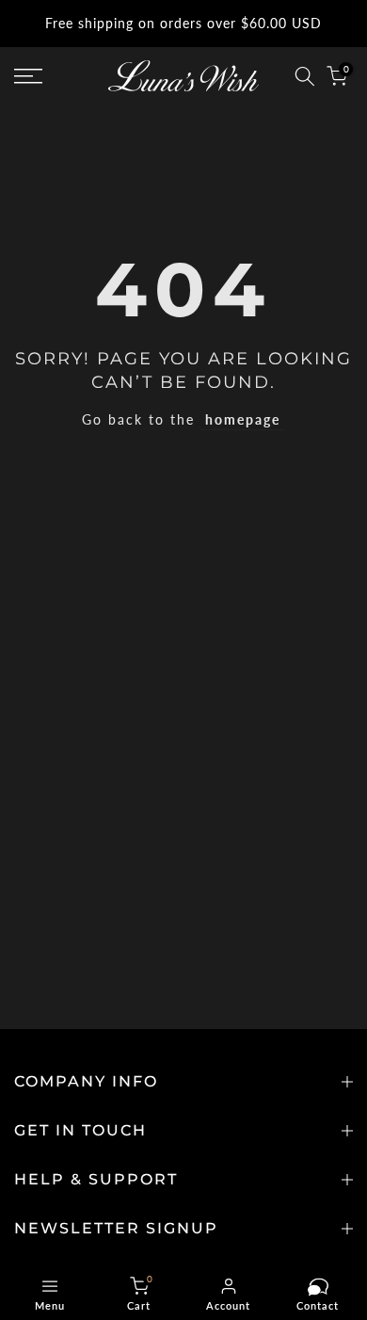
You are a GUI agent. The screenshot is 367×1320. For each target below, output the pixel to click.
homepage (242, 419)
